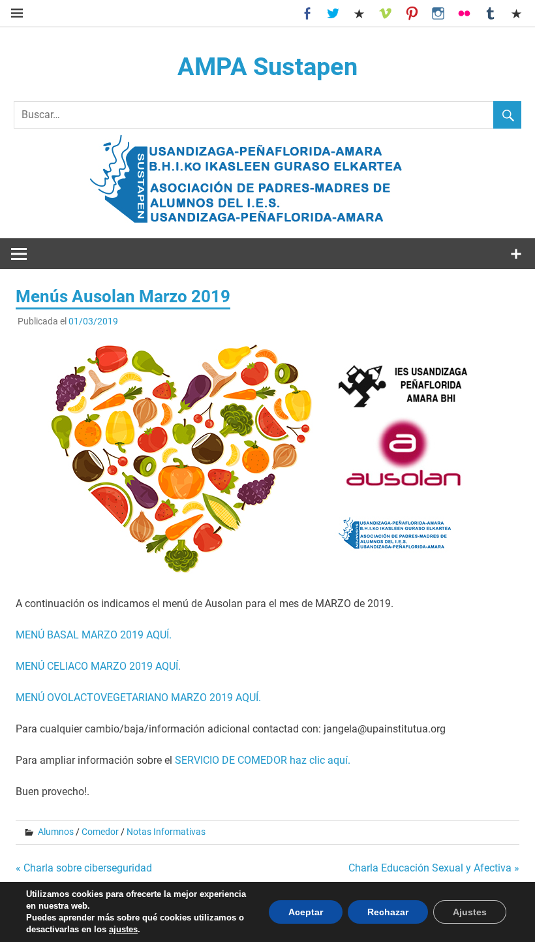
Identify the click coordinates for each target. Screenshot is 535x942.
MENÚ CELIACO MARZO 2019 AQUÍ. (98, 666)
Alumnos (56, 831)
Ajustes (470, 912)
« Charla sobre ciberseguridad (84, 868)
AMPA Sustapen (267, 66)
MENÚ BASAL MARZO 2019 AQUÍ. (94, 635)
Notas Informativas (166, 831)
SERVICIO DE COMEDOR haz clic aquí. (262, 760)
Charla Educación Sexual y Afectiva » (433, 868)
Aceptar (305, 912)
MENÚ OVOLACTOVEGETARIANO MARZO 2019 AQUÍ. (138, 697)
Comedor (100, 831)
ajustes (123, 929)
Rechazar (387, 912)
